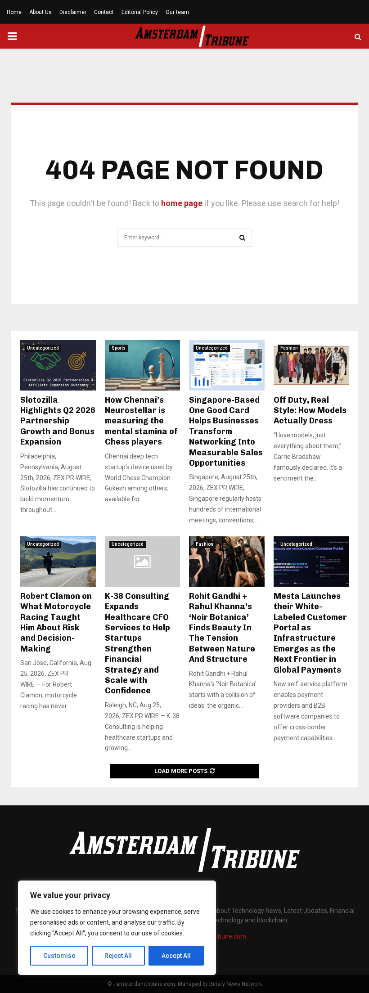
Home (14, 12)
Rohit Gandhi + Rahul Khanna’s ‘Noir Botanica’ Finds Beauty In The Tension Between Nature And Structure (222, 627)
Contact (104, 12)
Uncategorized (43, 348)
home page (181, 203)
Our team (177, 12)
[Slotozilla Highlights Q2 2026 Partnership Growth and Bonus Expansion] (58, 365)
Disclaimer (72, 12)
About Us (40, 12)
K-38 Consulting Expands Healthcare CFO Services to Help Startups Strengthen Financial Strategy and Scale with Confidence (137, 643)
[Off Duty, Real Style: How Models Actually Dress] (311, 365)
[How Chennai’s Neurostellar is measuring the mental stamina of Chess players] (142, 365)
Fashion (289, 348)
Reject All (118, 955)
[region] (117, 928)
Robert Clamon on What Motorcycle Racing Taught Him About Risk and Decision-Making (56, 622)
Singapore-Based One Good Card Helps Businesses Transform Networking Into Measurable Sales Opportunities (226, 431)
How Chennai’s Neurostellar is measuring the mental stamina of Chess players (141, 421)
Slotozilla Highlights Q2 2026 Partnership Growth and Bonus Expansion (57, 421)
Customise (59, 955)
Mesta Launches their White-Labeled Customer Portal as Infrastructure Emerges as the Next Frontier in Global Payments (310, 633)
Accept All (176, 955)
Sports (119, 348)
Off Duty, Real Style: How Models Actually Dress (310, 410)
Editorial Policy (140, 12)
